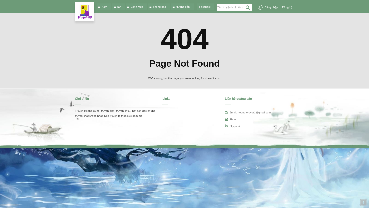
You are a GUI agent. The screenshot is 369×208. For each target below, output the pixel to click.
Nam (104, 6)
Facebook (205, 6)
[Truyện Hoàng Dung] (84, 11)
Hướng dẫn (183, 6)
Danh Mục (137, 6)
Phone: (233, 119)
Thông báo (160, 6)
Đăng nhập (271, 7)
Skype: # (234, 126)
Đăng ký (287, 7)
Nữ (119, 6)
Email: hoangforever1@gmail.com (250, 112)
